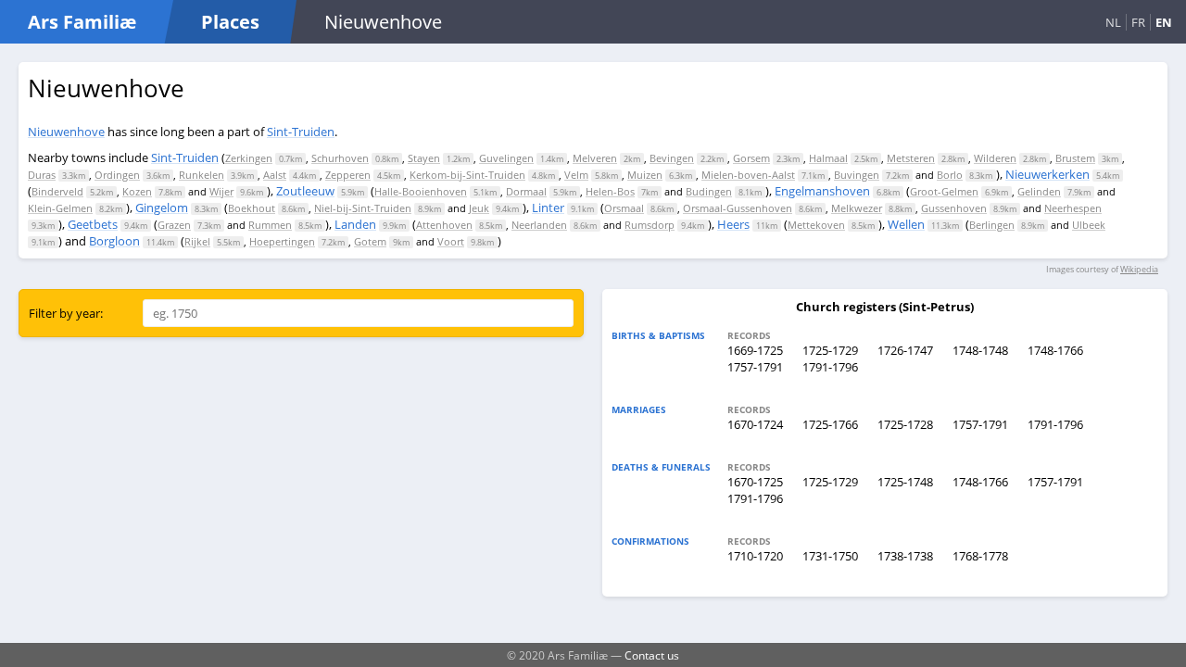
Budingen (709, 191)
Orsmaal (624, 208)
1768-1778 (980, 555)
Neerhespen (1073, 208)
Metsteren (911, 158)
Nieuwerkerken (1047, 174)
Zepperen (348, 175)
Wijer (221, 191)
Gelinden (1039, 191)
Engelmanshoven (822, 190)
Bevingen (672, 158)
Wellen (906, 224)
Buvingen (856, 175)
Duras (42, 175)
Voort (450, 241)
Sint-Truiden (300, 131)
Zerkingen (248, 158)
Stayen (424, 158)
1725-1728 (905, 424)
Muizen (644, 175)
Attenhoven (444, 225)
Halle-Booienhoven (420, 191)
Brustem (1075, 158)
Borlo (950, 175)
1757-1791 (755, 367)
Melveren (595, 158)
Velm (576, 175)
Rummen (270, 225)
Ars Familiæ (82, 21)
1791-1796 (830, 367)
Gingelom (161, 207)
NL (1113, 22)
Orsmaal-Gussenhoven (737, 208)
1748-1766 (1055, 350)
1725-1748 (905, 481)
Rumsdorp (650, 225)
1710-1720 (755, 555)
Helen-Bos (610, 191)
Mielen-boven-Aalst (748, 175)
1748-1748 (980, 350)
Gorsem (751, 158)
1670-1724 (755, 424)
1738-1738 (905, 555)
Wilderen (995, 158)
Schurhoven (340, 158)
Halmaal (828, 158)
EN (1163, 22)
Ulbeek (1088, 225)
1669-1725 (755, 350)
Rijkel (197, 241)
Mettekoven (816, 225)
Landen (355, 224)
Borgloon (114, 241)
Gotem (370, 241)
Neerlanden (539, 225)
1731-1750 (830, 555)
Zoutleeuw (305, 190)
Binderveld (57, 191)
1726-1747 (905, 350)
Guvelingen (506, 158)
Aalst (274, 175)
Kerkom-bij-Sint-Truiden (467, 175)
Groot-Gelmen (944, 191)
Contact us (652, 655)
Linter (548, 207)
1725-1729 (830, 350)
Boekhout (251, 208)
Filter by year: (66, 313)
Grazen (174, 225)
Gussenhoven (954, 208)
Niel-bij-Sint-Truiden (362, 208)
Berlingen (992, 225)
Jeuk (479, 208)
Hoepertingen (282, 241)
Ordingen (117, 175)
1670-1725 (755, 481)
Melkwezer (856, 208)
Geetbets (93, 224)
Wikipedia (1139, 269)
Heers (733, 224)
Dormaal (526, 191)
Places (230, 21)
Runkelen (201, 175)
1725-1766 (830, 424)
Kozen (137, 191)
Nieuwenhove (66, 131)
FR (1138, 22)
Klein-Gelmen (60, 208)
